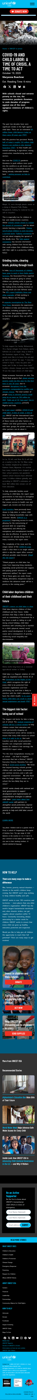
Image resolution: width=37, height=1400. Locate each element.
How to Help (7, 1308)
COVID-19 (16, 160)
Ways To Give (6, 1332)
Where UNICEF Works (9, 1278)
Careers (4, 1288)
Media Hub (5, 1341)
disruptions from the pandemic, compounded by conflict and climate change (17, 389)
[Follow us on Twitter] (9, 1338)
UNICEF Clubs (6, 1328)
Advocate (5, 1313)
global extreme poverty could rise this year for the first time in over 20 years (18, 381)
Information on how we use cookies (13, 1348)
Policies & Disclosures (13, 1394)
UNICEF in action (15, 49)
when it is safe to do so (11, 738)
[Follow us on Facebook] (5, 1338)
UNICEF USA (9, 4)
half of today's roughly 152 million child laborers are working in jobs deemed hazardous (17, 145)
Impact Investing (7, 1325)
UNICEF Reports (7, 1343)
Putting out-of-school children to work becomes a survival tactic (17, 231)
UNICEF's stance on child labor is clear (17, 606)
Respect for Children (9, 1274)
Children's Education (9, 1251)
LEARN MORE (7, 820)
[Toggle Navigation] (32, 4)
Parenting (5, 1270)
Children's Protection (9, 1259)
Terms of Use (28, 1394)
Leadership (5, 1295)
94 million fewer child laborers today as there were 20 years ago (17, 132)
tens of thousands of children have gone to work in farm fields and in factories (18, 273)
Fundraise (5, 1321)
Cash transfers (8, 509)
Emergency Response (9, 1266)
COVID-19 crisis (25, 547)
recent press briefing (18, 765)
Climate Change (7, 1262)
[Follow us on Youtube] (17, 1338)
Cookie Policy (28, 1392)
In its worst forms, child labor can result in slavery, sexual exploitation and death (17, 699)
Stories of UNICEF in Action (11, 1346)
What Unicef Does (9, 1246)
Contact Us (5, 1364)
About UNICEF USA (9, 1283)
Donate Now (21, 11)
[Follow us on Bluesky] (29, 1338)
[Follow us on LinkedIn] (13, 1338)
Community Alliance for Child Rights (13, 1303)
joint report (10, 410)
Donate (4, 1317)
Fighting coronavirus (24, 233)
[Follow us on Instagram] (21, 1338)
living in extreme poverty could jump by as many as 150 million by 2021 (17, 397)
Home (4, 49)
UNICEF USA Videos (8, 1350)
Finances (5, 1292)
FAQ (32, 1396)
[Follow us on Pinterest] (25, 1338)
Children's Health (7, 1255)
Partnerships (6, 1299)
